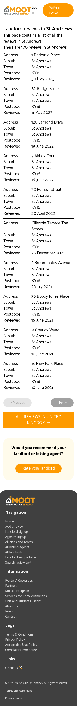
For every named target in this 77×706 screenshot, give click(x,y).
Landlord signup (16, 532)
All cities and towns (19, 542)
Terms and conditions (18, 690)
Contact (11, 616)
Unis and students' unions (23, 601)
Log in (34, 10)
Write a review (54, 10)
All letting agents (17, 547)
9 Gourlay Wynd (45, 330)
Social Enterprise (17, 591)
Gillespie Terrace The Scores (49, 226)
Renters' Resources (19, 581)
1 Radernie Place (45, 55)
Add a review (14, 527)
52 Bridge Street (45, 88)
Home (9, 521)
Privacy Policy (15, 640)
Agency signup (15, 537)
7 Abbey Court (43, 156)
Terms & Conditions (19, 634)
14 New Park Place (47, 363)
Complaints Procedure (21, 650)
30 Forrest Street (46, 189)
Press (9, 611)
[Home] (17, 10)
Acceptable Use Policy (21, 645)
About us (11, 606)
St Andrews (41, 61)
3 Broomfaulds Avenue (51, 262)
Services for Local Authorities (26, 596)
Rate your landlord (38, 468)
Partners (11, 586)
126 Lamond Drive (47, 122)
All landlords (13, 552)
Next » (62, 403)
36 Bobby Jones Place (50, 296)
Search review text (18, 563)
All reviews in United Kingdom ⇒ (38, 420)
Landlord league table (20, 557)
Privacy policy (13, 698)
